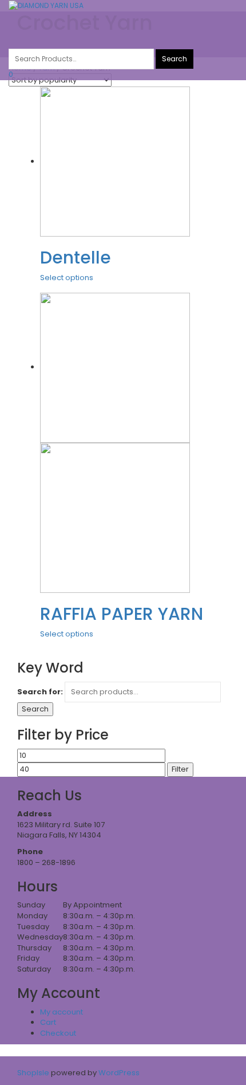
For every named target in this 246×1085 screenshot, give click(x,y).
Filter (180, 769)
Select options (66, 277)
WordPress (118, 1072)
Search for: (40, 692)
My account (61, 1012)
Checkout (58, 1033)
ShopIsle (34, 1072)
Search (35, 708)
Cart (48, 1022)
